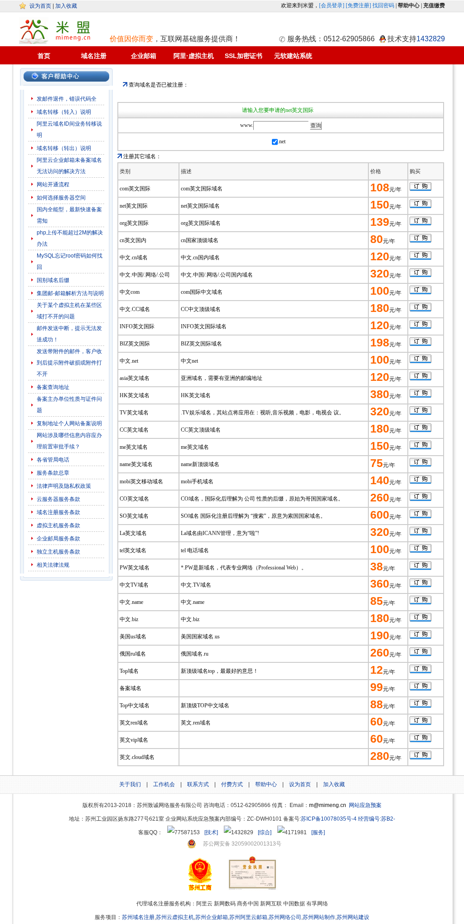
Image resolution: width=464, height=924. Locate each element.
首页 (44, 55)
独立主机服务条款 (58, 552)
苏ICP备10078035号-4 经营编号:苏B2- (348, 819)
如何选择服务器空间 (61, 198)
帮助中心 (266, 784)
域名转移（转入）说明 (64, 112)
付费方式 (232, 784)
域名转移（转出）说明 (64, 148)
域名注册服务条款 (58, 512)
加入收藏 (66, 6)
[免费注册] (358, 5)
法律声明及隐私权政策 (64, 486)
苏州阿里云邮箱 (248, 917)
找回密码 (383, 5)
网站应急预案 (365, 805)
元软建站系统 (293, 55)
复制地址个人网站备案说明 (69, 423)
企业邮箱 (143, 55)
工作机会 (164, 784)
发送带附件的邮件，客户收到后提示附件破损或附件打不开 (69, 362)
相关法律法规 (53, 565)
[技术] (211, 832)
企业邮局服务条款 (58, 538)
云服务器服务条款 (58, 499)
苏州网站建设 (353, 917)
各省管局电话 (53, 460)
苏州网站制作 (319, 917)
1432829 (430, 39)
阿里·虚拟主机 (194, 55)
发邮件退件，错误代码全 (67, 99)
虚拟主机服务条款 (59, 525)
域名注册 (93, 55)
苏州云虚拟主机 (175, 917)
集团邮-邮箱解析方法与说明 (70, 293)
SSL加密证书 (243, 55)
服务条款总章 (53, 473)
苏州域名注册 (138, 917)
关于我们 (130, 784)
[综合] (264, 832)
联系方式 (198, 784)
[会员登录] (331, 5)
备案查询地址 (53, 387)
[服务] (318, 832)
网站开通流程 (53, 184)
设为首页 (40, 6)
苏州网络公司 (285, 917)
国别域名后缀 (53, 280)
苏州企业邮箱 (211, 917)
